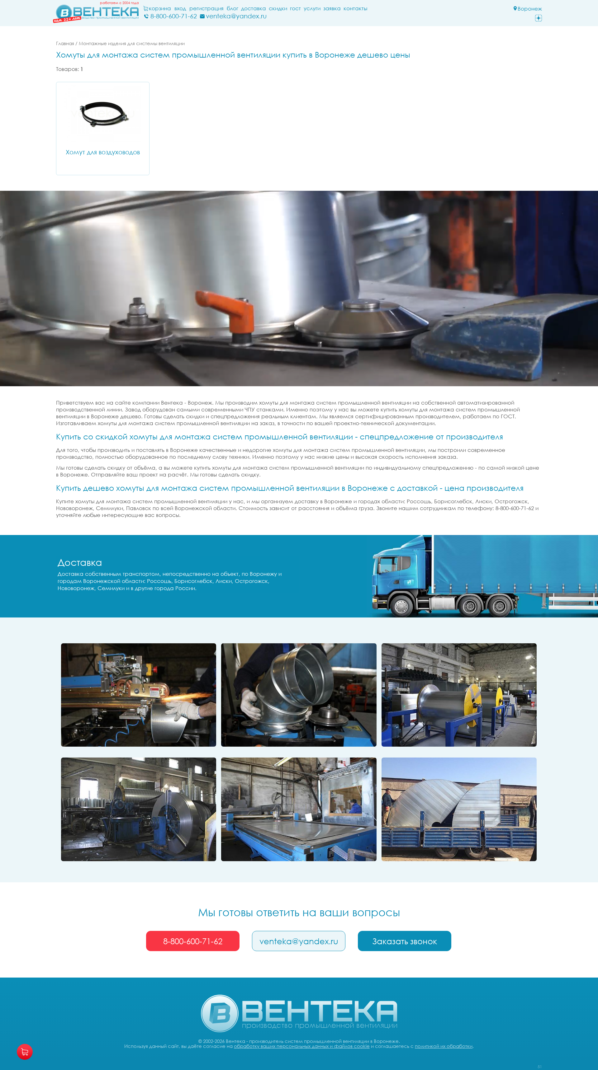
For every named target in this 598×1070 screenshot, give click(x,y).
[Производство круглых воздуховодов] (138, 809)
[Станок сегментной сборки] (298, 695)
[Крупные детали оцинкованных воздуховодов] (459, 809)
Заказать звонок (404, 941)
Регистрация (206, 8)
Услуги (312, 8)
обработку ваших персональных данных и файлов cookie (302, 1046)
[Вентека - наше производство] (298, 809)
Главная (65, 43)
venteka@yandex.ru (298, 941)
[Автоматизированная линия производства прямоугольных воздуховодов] (459, 695)
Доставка (253, 8)
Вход (180, 8)
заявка (332, 8)
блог (232, 8)
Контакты (355, 8)
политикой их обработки (443, 1046)
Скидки (278, 8)
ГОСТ (295, 8)
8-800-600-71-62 (192, 941)
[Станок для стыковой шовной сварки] (138, 695)
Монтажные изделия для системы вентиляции (132, 43)
